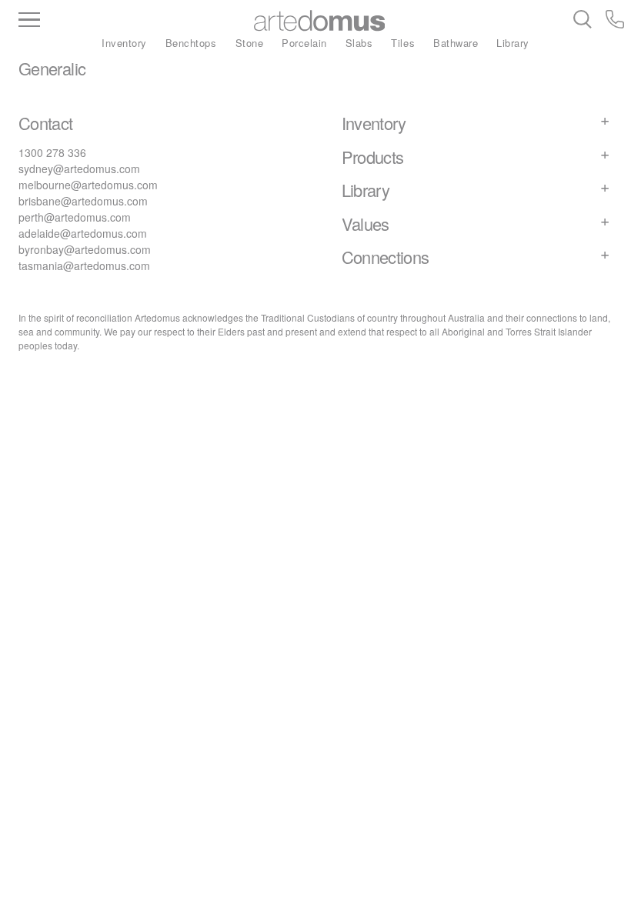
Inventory (124, 42)
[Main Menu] (101, 20)
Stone (249, 42)
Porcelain (304, 42)
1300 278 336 (52, 152)
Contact (45, 123)
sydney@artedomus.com (79, 168)
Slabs (359, 42)
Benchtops (191, 42)
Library (512, 42)
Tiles (403, 42)
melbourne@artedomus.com (88, 184)
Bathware (455, 42)
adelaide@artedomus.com (82, 233)
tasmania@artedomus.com (84, 265)
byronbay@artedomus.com (84, 249)
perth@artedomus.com (74, 217)
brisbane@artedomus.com (83, 201)
